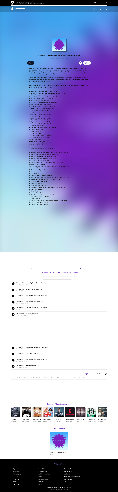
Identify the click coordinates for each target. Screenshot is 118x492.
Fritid (65, 481)
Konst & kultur (42, 471)
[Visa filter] (74, 278)
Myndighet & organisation (72, 476)
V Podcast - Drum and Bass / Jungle (59, 58)
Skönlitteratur (68, 479)
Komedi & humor (43, 469)
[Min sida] (94, 9)
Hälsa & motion (43, 479)
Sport (40, 484)
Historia (15, 481)
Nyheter (40, 481)
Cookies (68, 487)
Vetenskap (16, 484)
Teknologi (16, 479)
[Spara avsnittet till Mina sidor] (80, 63)
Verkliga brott (17, 474)
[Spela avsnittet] (13, 284)
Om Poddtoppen (52, 487)
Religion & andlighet (44, 474)
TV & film (15, 476)
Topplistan (16, 469)
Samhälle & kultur (69, 469)
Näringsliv (16, 471)
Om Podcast (61, 487)
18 (102, 374)
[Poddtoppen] (18, 9)
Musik (40, 476)
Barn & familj (68, 471)
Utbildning (67, 474)
